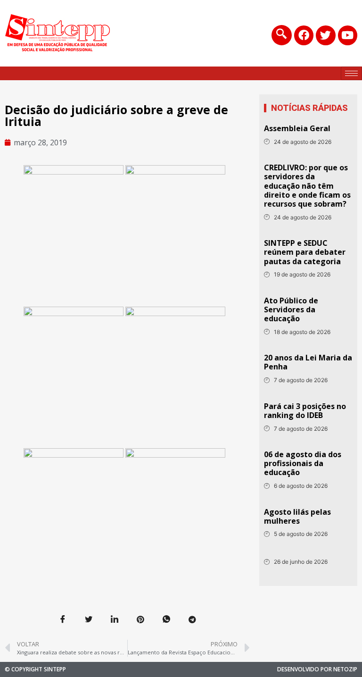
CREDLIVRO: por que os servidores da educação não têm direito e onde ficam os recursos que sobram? (307, 185)
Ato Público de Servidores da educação (291, 309)
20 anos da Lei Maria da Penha (308, 362)
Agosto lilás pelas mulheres (297, 516)
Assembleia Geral (297, 128)
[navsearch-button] (282, 35)
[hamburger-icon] (351, 73)
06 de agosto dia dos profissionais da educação (302, 463)
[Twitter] (325, 35)
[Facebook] (303, 35)
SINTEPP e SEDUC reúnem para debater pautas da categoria (305, 252)
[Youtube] (347, 35)
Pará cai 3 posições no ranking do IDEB (305, 410)
